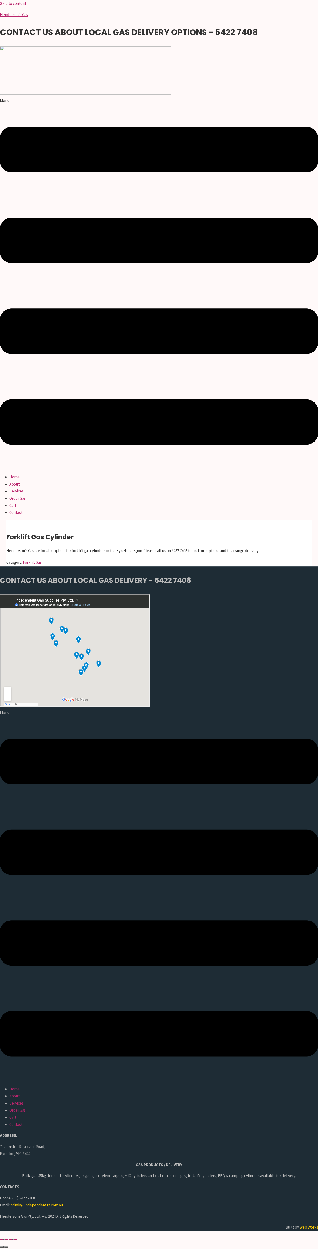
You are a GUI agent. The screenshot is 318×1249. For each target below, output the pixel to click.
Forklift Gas (32, 562)
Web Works (309, 1227)
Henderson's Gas (14, 14)
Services (16, 491)
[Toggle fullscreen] (6, 1239)
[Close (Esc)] (15, 1239)
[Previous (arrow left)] (2, 1247)
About (14, 484)
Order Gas (17, 498)
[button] (159, 283)
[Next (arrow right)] (6, 1247)
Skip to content (13, 3)
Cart (12, 505)
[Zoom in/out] (2, 1239)
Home (14, 476)
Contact (16, 512)
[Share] (11, 1239)
